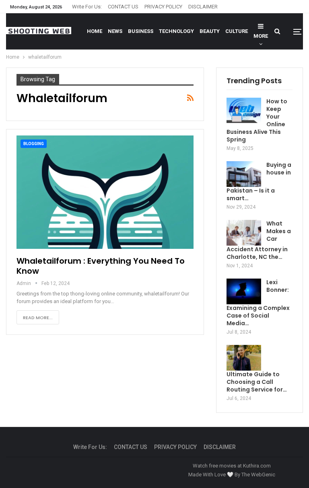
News (115, 31)
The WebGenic (258, 475)
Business (140, 31)
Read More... (38, 317)
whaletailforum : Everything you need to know (100, 266)
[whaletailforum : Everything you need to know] (105, 192)
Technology (176, 31)
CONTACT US (123, 7)
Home (94, 31)
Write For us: (87, 7)
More (260, 36)
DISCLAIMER (203, 7)
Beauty (210, 31)
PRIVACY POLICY (163, 7)
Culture (236, 31)
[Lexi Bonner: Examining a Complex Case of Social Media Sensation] (244, 291)
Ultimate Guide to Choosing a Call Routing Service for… (257, 382)
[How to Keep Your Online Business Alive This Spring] (244, 110)
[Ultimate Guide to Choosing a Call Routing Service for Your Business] (244, 358)
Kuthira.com (257, 466)
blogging (33, 143)
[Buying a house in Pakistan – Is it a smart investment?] (244, 174)
